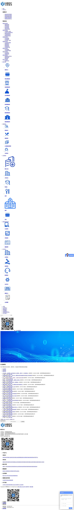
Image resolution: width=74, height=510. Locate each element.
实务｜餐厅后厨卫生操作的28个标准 (9, 395)
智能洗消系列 (5, 48)
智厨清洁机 (7, 60)
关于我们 (4, 249)
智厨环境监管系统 (8, 15)
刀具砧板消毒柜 (8, 42)
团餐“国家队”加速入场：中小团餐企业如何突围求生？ (13, 384)
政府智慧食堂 (24, 466)
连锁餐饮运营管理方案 (7, 398)
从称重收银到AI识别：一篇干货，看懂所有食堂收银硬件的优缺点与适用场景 (17, 375)
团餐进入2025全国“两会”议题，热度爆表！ (11, 382)
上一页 (6, 419)
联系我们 (11, 484)
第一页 (3, 419)
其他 (17, 475)
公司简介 (4, 484)
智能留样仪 (7, 43)
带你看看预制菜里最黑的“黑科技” (9, 411)
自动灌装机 (7, 52)
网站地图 (31, 486)
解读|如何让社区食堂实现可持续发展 (10, 393)
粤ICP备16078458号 (21, 486)
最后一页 (12, 419)
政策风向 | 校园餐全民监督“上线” (9, 386)
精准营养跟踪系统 (8, 16)
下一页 (9, 419)
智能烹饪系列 (5, 30)
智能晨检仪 (7, 44)
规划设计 (4, 471)
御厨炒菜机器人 (8, 33)
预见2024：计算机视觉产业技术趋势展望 (10, 400)
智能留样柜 (7, 46)
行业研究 (4, 368)
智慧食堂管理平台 (8, 18)
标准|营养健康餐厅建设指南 (8, 391)
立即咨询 (22, 421)
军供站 (11, 475)
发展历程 (8, 484)
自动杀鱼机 (7, 26)
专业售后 (17, 471)
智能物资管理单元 (8, 56)
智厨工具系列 (5, 59)
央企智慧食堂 (19, 466)
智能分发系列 (5, 51)
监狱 (13, 475)
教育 (15, 475)
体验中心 (4, 466)
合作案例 (4, 155)
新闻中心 (18, 484)
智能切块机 (7, 25)
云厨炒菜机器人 (8, 34)
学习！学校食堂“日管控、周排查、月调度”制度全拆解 (13, 377)
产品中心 (4, 9)
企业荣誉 (21, 484)
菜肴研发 (8, 471)
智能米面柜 (7, 57)
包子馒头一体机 (8, 40)
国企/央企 (4, 475)
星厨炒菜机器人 (8, 35)
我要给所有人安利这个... (7, 416)
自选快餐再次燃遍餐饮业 (7, 389)
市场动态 (4, 370)
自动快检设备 (7, 47)
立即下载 (10, 374)
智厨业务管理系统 (8, 14)
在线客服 (19, 330)
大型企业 (8, 475)
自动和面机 (7, 39)
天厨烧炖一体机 (8, 31)
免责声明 (27, 486)
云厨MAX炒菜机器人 (9, 32)
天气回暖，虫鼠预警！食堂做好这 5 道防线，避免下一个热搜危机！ (16, 373)
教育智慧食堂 (29, 466)
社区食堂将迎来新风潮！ (7, 404)
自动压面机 (7, 38)
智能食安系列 (5, 41)
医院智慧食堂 (34, 466)
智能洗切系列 (5, 23)
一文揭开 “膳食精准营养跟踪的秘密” (10, 409)
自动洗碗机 (7, 49)
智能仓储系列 (5, 55)
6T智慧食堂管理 (13, 471)
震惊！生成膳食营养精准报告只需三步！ (10, 407)
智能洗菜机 (7, 27)
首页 (3, 8)
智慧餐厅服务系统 (8, 17)
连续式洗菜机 (7, 29)
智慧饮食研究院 (6, 221)
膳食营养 (4, 371)
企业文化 (14, 484)
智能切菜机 (7, 24)
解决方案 (4, 61)
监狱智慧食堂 (13, 466)
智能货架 (6, 58)
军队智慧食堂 (8, 466)
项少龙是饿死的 (6, 402)
